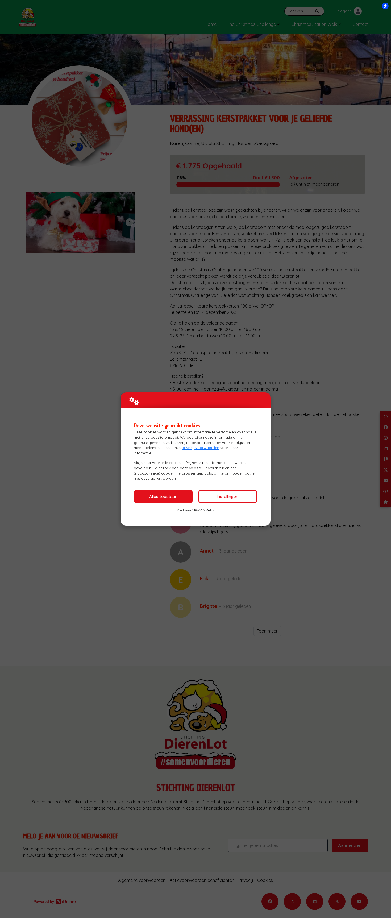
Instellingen (227, 496)
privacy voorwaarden (200, 448)
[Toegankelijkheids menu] (385, 6)
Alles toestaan (163, 496)
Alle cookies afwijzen (195, 510)
